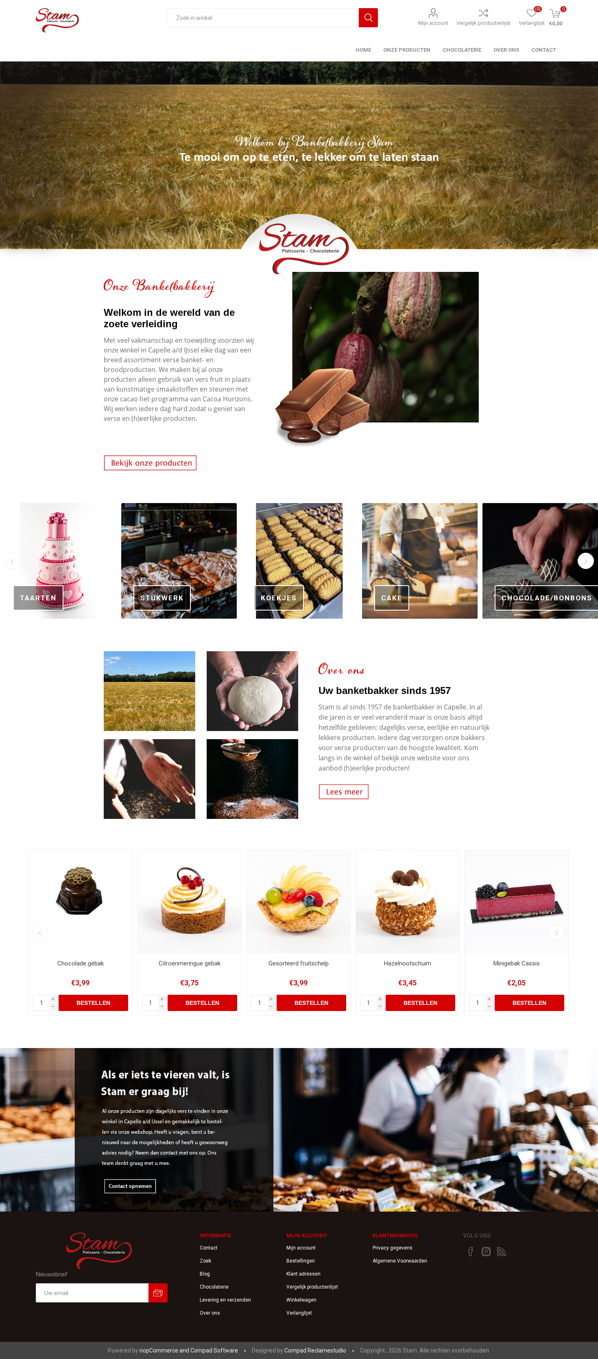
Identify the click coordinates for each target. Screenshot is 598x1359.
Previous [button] (12, 561)
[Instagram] (486, 1251)
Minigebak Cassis (407, 963)
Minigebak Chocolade (516, 963)
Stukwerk (41, 598)
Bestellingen (300, 1261)
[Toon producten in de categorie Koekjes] (179, 561)
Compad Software (214, 1350)
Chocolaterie (214, 1287)
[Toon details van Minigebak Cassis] (407, 902)
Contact (209, 1248)
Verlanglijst (299, 1313)
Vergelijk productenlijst (483, 23)
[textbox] (263, 17)
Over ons (210, 1313)
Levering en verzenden (225, 1300)
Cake (271, 598)
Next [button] (586, 561)
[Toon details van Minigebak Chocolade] (516, 902)
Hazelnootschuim (298, 963)
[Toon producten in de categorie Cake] (299, 561)
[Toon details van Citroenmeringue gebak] (80, 902)
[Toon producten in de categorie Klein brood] (540, 561)
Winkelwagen (301, 1300)
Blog (205, 1274)
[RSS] (501, 1251)
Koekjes (158, 598)
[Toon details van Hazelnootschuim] (298, 902)
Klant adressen (303, 1274)
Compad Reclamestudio (315, 1350)
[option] (299, 170)
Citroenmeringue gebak (80, 963)
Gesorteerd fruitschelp (189, 963)
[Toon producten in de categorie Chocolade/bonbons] (420, 561)
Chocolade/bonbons (426, 598)
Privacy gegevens (392, 1248)
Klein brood (528, 598)
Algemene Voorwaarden (400, 1261)
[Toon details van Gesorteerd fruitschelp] (189, 902)
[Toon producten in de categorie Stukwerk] (58, 561)
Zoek (205, 1261)
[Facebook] (470, 1251)
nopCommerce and (165, 1350)
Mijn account (433, 23)
